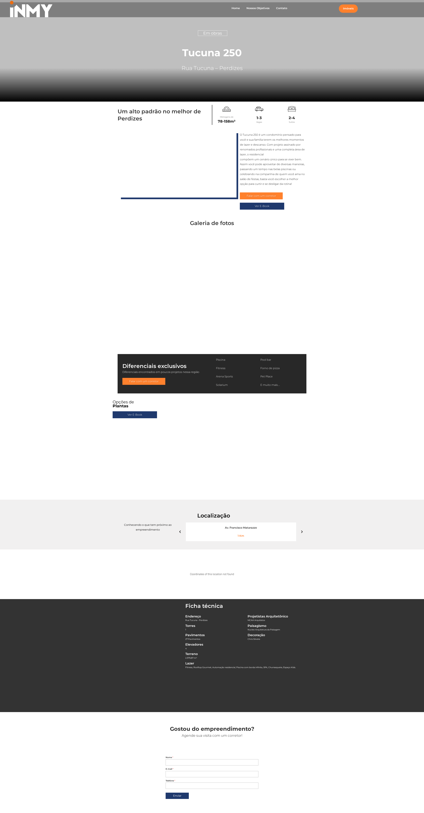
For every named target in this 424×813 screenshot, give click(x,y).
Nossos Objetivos (257, 8)
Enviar (177, 795)
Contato (281, 8)
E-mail (169, 769)
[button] (115, 287)
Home (236, 8)
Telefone (170, 780)
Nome (169, 757)
